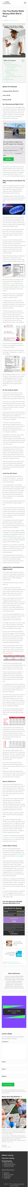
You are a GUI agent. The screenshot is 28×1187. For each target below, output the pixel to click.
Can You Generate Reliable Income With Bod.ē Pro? (13, 77)
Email (4, 1069)
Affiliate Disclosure (9, 1174)
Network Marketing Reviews (14, 963)
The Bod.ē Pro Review (8, 79)
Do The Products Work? (11, 67)
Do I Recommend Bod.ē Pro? (11, 64)
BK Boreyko (19, 854)
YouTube (12, 1185)
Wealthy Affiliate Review (8, 1170)
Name (4, 1062)
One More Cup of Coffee (18, 1184)
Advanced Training (9, 1166)
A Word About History (11, 75)
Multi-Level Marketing (13, 962)
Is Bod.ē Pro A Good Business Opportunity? (11, 71)
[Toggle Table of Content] (22, 60)
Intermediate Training (9, 1164)
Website (4, 1076)
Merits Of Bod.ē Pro (10, 73)
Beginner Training (8, 1162)
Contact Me (7, 1178)
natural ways (21, 287)
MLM (6, 963)
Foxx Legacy (11, 283)
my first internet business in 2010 (14, 1129)
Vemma (17, 856)
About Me (6, 1173)
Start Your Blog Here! (14, 1011)
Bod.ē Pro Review (7, 63)
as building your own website (10, 837)
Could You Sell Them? (11, 69)
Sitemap (16, 1185)
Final (7, 81)
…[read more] (9, 1141)
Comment (5, 1041)
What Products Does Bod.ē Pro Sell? (13, 66)
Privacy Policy (7, 1176)
